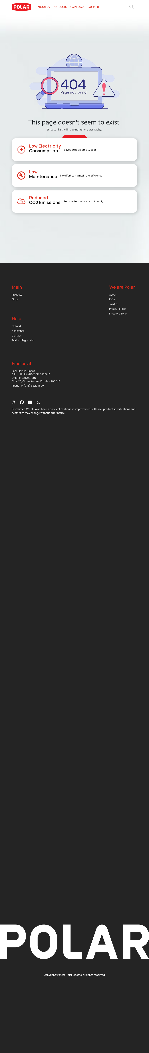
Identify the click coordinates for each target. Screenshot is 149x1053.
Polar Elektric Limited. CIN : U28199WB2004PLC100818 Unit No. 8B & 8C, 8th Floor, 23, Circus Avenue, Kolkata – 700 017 (36, 376)
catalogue (77, 7)
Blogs (15, 299)
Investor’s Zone (117, 313)
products (60, 7)
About (112, 294)
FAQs (112, 299)
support (93, 7)
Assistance (18, 330)
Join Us (113, 304)
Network (16, 326)
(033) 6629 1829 (34, 385)
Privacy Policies (117, 308)
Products (17, 294)
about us (44, 7)
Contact (16, 335)
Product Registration (23, 340)
